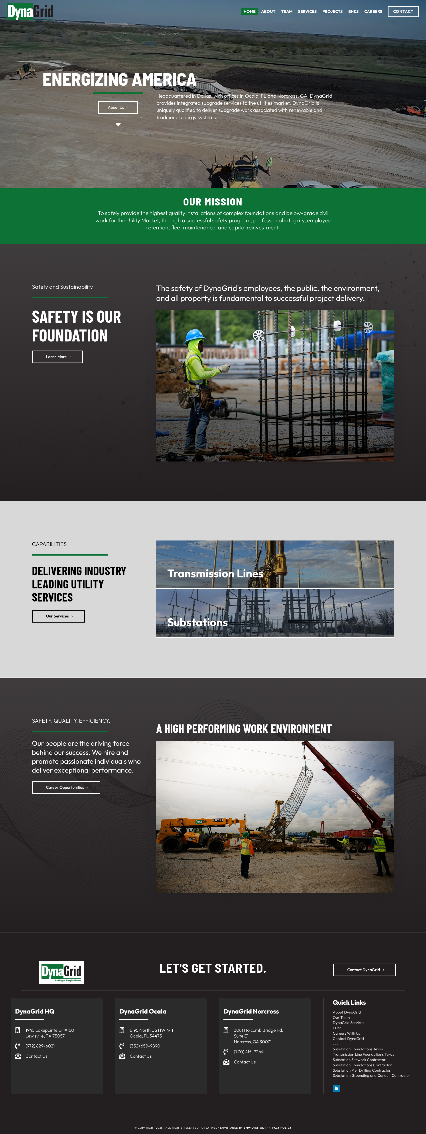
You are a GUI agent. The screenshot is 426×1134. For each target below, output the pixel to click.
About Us (116, 107)
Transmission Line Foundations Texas (363, 1054)
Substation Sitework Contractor (359, 1059)
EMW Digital (254, 1127)
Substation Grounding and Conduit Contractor (371, 1075)
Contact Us (36, 1056)
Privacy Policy (279, 1127)
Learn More (56, 356)
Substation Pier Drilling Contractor (362, 1070)
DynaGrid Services (348, 1022)
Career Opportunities (65, 787)
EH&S (337, 1028)
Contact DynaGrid (363, 969)
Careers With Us (346, 1033)
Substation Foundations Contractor (362, 1065)
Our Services (57, 616)
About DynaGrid (347, 1012)
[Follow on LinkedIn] (336, 1088)
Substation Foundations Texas (358, 1049)
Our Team (341, 1017)
